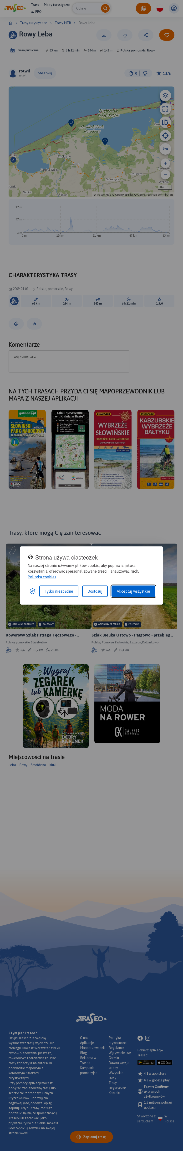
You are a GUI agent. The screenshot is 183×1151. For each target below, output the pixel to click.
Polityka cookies (42, 577)
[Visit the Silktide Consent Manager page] (33, 591)
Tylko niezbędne (59, 591)
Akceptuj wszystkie (133, 591)
